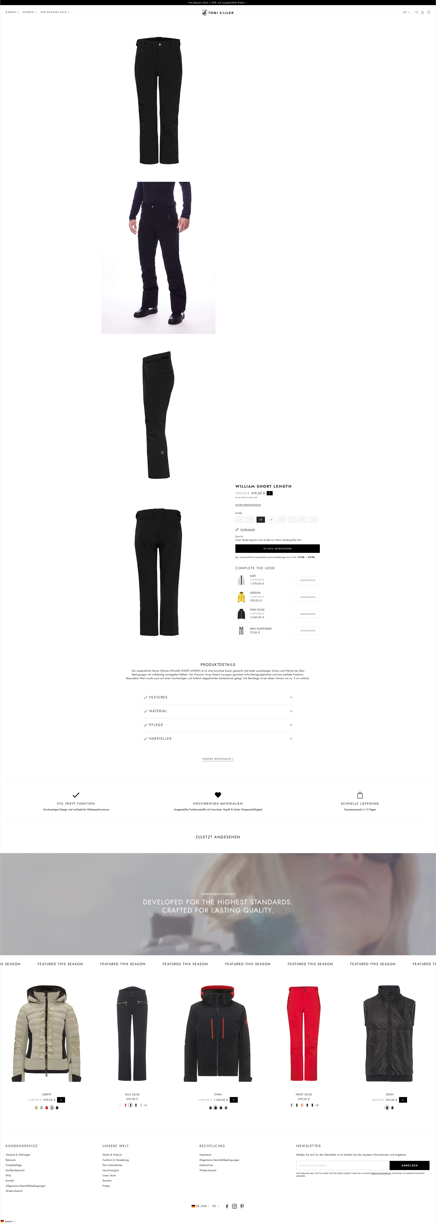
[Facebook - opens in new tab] (227, 1206)
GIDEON (255, 593)
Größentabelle (247, 529)
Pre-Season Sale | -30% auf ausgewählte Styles (217, 2)
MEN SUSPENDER (260, 629)
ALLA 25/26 (132, 1094)
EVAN (217, 1094)
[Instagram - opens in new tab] (234, 1206)
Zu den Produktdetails (248, 505)
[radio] (239, 520)
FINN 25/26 (257, 610)
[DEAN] (389, 1033)
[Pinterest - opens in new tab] (242, 1206)
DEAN (389, 1094)
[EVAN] (218, 1033)
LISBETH (46, 1094)
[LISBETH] (46, 1033)
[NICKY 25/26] (304, 1033)
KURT (253, 576)
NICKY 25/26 (304, 1094)
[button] (415, 12)
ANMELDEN (409, 1165)
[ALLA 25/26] (132, 1033)
